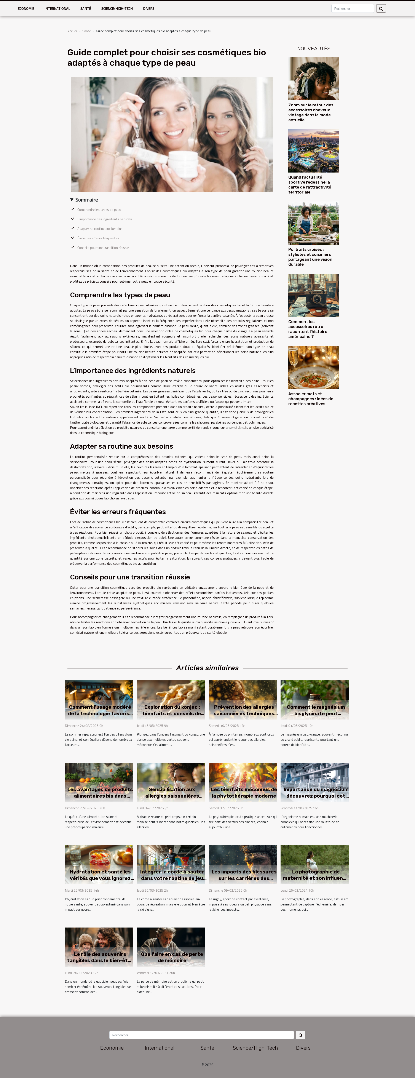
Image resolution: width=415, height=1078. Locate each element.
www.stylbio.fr (236, 427)
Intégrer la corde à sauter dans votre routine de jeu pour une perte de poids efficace (172, 881)
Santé (85, 8)
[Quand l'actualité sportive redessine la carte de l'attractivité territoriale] (313, 150)
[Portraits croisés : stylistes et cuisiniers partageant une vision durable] (313, 222)
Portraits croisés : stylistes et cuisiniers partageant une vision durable (310, 257)
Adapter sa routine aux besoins (100, 228)
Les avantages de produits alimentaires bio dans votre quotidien (100, 795)
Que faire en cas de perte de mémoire (172, 957)
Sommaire (86, 199)
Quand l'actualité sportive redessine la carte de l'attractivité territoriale (309, 185)
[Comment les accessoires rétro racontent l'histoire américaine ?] (313, 294)
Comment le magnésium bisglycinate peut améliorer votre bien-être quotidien (316, 716)
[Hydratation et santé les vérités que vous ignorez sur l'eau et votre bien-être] (99, 864)
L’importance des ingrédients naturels (104, 219)
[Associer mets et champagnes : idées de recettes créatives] (313, 367)
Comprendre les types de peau (99, 209)
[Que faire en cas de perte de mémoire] (171, 946)
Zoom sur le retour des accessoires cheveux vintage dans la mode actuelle (310, 112)
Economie (26, 8)
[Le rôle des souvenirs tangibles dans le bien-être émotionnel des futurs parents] (99, 946)
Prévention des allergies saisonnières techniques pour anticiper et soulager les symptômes (244, 716)
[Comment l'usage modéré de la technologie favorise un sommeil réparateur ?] (99, 699)
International (57, 8)
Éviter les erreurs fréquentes (98, 238)
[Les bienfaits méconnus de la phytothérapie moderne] (243, 781)
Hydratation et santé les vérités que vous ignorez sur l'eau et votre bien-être (100, 881)
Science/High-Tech (117, 8)
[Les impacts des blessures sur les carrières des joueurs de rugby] (243, 864)
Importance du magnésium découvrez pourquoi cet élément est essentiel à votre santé (316, 799)
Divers (148, 8)
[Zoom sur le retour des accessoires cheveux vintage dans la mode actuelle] (313, 78)
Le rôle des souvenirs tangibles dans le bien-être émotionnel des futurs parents (100, 964)
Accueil (72, 31)
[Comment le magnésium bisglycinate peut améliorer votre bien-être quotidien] (315, 699)
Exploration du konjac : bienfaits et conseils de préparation (172, 713)
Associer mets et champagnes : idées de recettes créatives (310, 398)
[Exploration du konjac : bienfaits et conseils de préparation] (171, 699)
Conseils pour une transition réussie (103, 247)
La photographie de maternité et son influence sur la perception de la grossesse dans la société (316, 881)
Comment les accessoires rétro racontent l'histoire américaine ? (307, 329)
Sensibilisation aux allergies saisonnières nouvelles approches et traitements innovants (172, 799)
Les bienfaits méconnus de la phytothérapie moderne (244, 792)
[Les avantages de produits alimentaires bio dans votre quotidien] (99, 781)
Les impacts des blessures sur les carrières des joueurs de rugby (244, 878)
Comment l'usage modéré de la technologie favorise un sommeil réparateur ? (100, 713)
